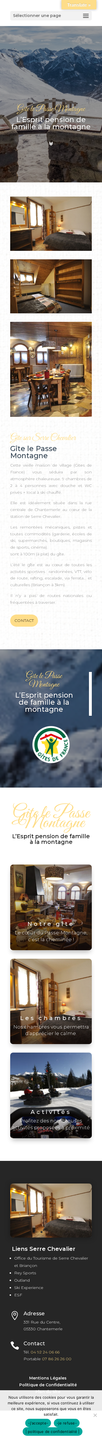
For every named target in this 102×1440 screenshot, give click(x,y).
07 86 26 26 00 (56, 1358)
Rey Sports (25, 1272)
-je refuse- (67, 1423)
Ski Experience (28, 1287)
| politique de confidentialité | (53, 1431)
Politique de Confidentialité (48, 1384)
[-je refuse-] (95, 1415)
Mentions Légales (48, 1378)
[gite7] (51, 1236)
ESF (18, 1294)
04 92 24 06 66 (45, 1352)
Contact (24, 620)
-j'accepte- (38, 1423)
